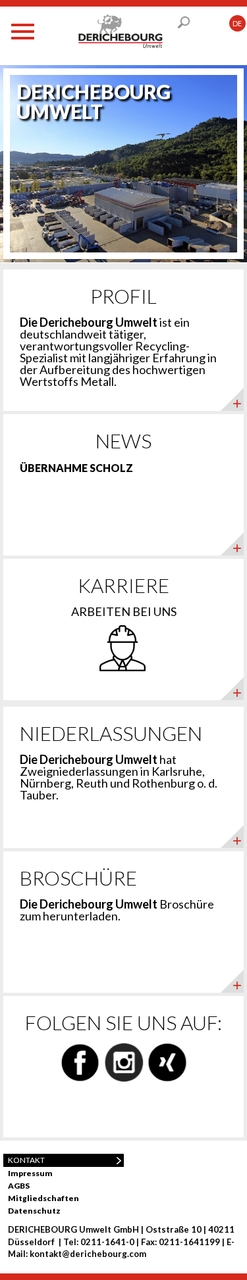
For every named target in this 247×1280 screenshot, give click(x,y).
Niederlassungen (111, 733)
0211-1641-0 (107, 1242)
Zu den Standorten (158, 834)
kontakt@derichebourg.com (88, 1253)
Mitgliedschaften (43, 1198)
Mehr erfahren (170, 397)
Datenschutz (34, 1211)
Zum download (168, 979)
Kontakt (26, 1160)
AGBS (19, 1186)
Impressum (30, 1173)
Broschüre (78, 877)
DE (237, 23)
